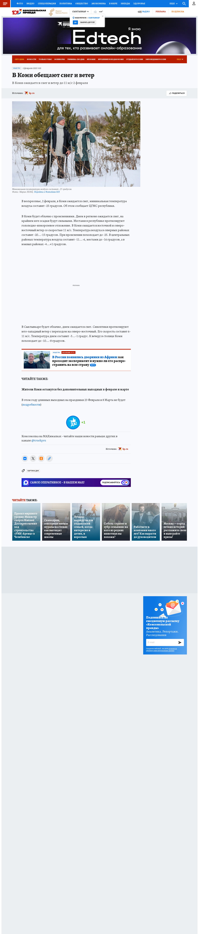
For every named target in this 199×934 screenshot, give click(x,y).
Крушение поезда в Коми (111, 59)
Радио (146, 11)
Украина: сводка (75, 59)
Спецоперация (47, 3)
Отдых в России (134, 59)
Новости (31, 59)
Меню (5, 3)
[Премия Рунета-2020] (56, 11)
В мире (113, 3)
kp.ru (32, 93)
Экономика (98, 3)
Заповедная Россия (156, 59)
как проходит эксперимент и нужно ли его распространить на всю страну (89, 361)
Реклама (161, 11)
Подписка (177, 11)
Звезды (125, 3)
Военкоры (59, 59)
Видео (30, 3)
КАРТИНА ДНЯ (33, 471)
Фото (20, 3)
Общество (81, 3)
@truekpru (38, 440)
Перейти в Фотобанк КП (47, 191)
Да (75, 22)
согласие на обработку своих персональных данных (161, 649)
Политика (65, 3)
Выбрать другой (87, 22)
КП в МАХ (91, 59)
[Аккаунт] (194, 3)
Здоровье (139, 3)
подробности (31, 404)
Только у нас (45, 59)
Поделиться (178, 93)
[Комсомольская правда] (29, 12)
